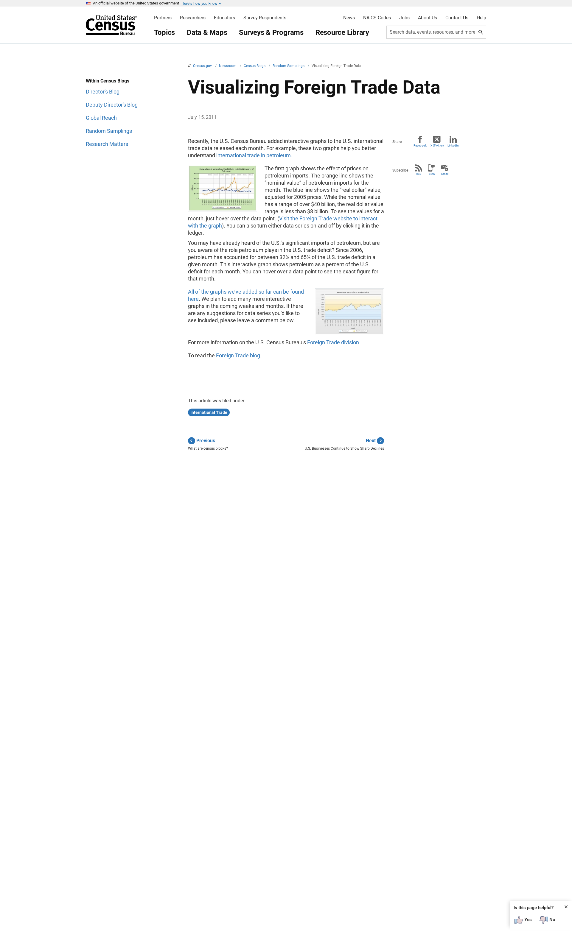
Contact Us (456, 17)
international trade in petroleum (253, 155)
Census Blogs (255, 66)
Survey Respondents (264, 17)
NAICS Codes (377, 17)
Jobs (404, 17)
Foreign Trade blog (238, 355)
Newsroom (228, 66)
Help (481, 17)
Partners (163, 17)
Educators (224, 17)
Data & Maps (207, 32)
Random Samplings (289, 66)
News (349, 17)
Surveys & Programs (271, 32)
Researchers (193, 17)
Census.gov (203, 66)
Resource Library (342, 32)
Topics (164, 32)
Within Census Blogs (107, 81)
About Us (427, 17)
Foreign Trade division (333, 342)
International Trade (208, 412)
